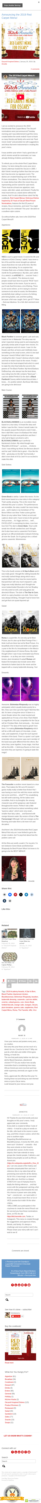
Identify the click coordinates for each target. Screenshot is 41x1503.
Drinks (7, 1388)
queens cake (19, 1007)
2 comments (35, 69)
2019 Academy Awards (15, 991)
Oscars (35, 1005)
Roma (15, 1010)
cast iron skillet (31, 999)
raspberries (29, 1007)
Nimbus (16, 1478)
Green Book (29, 1002)
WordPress (11, 1480)
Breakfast (8, 1379)
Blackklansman (8, 997)
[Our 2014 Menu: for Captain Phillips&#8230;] (9, 956)
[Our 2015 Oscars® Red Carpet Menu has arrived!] (27, 933)
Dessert (8, 1385)
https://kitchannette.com (16, 1216)
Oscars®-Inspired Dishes (10, 61)
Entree (7, 1391)
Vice (35, 1010)
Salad (7, 1411)
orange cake (19, 1005)
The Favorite (23, 1010)
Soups (7, 1422)
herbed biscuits (7, 1005)
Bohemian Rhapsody (22, 997)
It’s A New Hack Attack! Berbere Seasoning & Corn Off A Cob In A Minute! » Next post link (23, 1273)
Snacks (8, 1420)
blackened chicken (20, 994)
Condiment (9, 1382)
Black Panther (7, 994)
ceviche (5, 1002)
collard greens (14, 1002)
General (8, 1394)
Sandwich (9, 1414)
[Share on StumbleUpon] (9, 985)
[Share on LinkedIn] (36, 981)
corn (22, 1002)
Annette (4, 64)
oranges (28, 1005)
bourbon (35, 997)
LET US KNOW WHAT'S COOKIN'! (18, 1436)
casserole (21, 999)
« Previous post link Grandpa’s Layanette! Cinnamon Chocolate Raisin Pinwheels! (17, 1264)
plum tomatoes (7, 1007)
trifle (30, 1010)
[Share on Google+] (31, 981)
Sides (7, 1417)
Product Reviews (11, 1405)
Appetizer (8, 1376)
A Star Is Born (30, 991)
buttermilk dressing (9, 999)
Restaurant (9, 1408)
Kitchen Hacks (10, 1399)
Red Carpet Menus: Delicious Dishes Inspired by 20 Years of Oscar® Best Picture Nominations (20, 200)
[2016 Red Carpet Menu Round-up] (9, 933)
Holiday (8, 1397)
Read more (9, 1363)
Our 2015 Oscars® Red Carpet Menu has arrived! (26, 941)
